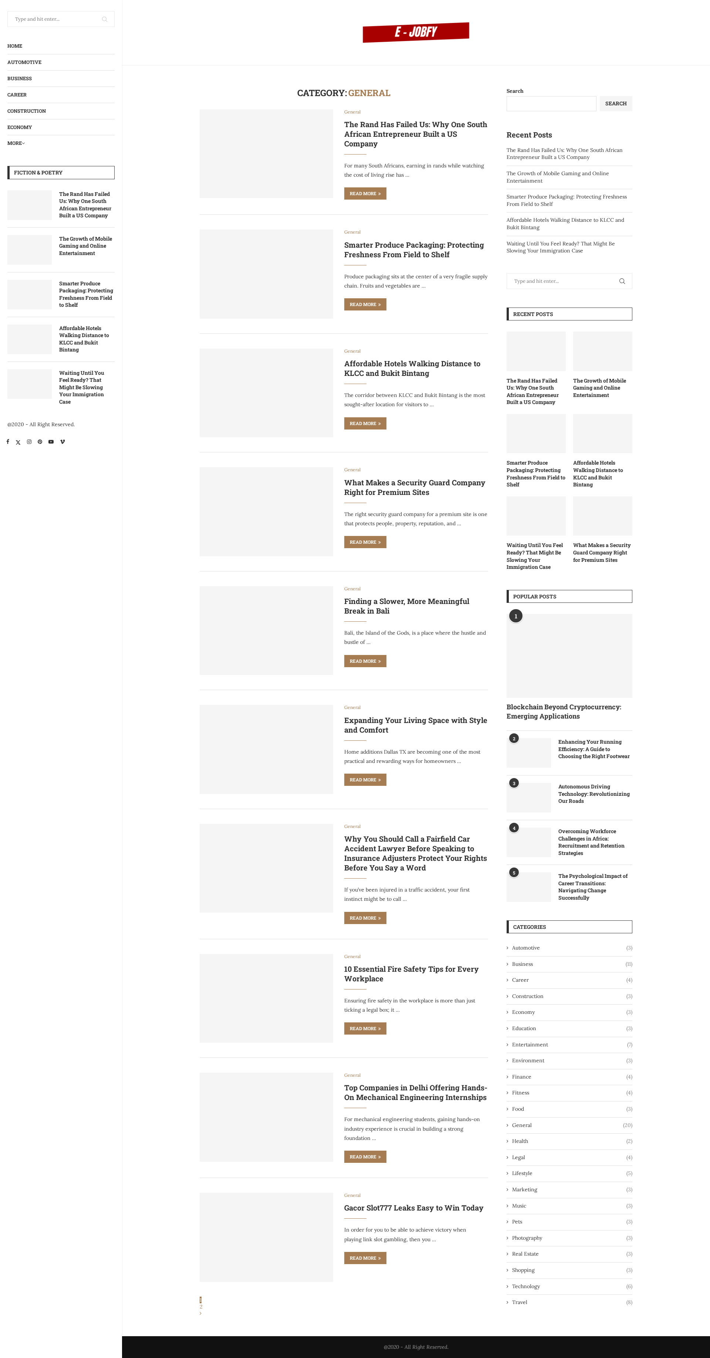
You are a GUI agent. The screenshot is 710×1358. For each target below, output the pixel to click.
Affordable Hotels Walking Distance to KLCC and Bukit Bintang (84, 339)
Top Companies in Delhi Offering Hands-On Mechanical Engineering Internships (415, 1092)
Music (572, 1205)
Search (515, 91)
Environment (572, 1060)
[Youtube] (51, 441)
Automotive (24, 62)
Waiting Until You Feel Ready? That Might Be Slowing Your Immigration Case (81, 387)
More (14, 143)
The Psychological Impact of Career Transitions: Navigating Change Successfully (593, 886)
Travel (572, 1302)
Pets (572, 1221)
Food (572, 1109)
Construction (26, 111)
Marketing (572, 1189)
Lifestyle (572, 1173)
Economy (19, 127)
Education (572, 1028)
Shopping (572, 1270)
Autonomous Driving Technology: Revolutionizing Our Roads (594, 793)
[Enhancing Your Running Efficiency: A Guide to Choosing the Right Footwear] (529, 753)
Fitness (572, 1092)
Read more (363, 193)
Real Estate (572, 1253)
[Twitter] (18, 441)
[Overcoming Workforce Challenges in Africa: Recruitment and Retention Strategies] (529, 842)
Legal (572, 1157)
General (572, 1125)
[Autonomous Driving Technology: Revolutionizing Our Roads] (529, 797)
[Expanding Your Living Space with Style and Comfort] (266, 749)
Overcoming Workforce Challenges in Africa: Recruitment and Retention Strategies (591, 842)
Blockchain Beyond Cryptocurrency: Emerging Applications (564, 711)
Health (572, 1141)
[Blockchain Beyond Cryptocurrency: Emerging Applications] (569, 656)
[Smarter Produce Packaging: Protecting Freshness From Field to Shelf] (29, 294)
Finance (572, 1076)
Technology (572, 1286)
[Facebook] (7, 441)
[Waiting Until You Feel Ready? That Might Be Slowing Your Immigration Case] (29, 384)
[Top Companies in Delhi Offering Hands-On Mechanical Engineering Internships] (266, 1117)
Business (19, 78)
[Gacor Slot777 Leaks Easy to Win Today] (266, 1237)
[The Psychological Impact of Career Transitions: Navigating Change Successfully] (529, 887)
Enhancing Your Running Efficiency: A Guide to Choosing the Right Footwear (594, 749)
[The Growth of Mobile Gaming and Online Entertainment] (29, 250)
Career (17, 94)
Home (14, 46)
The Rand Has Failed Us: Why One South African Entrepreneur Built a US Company (85, 204)
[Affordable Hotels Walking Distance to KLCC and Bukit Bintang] (29, 339)
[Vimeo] (62, 441)
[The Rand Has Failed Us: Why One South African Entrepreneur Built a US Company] (29, 205)
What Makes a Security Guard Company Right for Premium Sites (415, 487)
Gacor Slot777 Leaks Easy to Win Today (414, 1207)
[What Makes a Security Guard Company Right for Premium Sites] (266, 511)
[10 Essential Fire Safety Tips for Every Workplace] (266, 998)
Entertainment (572, 1044)
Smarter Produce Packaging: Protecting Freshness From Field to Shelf (86, 294)
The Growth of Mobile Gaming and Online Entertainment (85, 246)
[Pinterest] (40, 441)
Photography (572, 1238)
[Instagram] (29, 441)
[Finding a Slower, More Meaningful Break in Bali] (266, 630)
